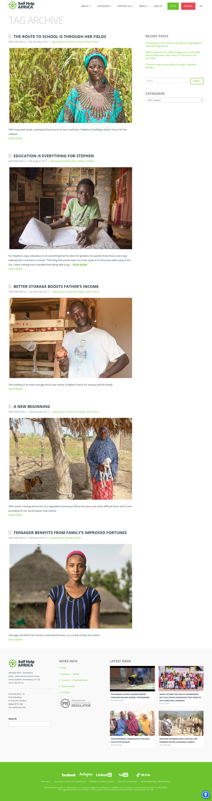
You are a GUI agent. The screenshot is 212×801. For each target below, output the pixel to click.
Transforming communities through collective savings (170, 66)
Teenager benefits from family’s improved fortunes (70, 532)
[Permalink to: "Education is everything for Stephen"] (70, 208)
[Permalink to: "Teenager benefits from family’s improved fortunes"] (70, 586)
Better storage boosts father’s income (56, 286)
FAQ (63, 667)
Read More (15, 138)
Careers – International (74, 680)
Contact (65, 692)
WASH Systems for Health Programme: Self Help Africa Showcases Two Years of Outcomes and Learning (172, 55)
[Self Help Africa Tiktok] (143, 774)
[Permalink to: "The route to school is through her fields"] (70, 85)
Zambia (90, 161)
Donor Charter (127, 781)
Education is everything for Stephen (54, 155)
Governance (68, 686)
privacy (46, 781)
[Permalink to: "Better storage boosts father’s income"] (70, 338)
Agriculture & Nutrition (64, 41)
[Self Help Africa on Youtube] (124, 774)
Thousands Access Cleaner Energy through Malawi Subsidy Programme (173, 44)
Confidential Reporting (156, 781)
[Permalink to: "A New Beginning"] (70, 459)
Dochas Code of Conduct (70, 781)
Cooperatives (56, 537)
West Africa (92, 41)
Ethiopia (69, 537)
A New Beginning (32, 406)
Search (197, 81)
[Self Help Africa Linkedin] (103, 774)
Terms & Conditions (101, 781)
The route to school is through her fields (60, 36)
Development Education (63, 161)
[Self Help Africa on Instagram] (86, 774)
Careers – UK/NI (70, 674)
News (81, 41)
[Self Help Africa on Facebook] (68, 774)
